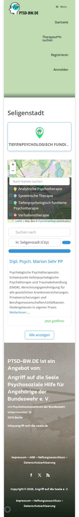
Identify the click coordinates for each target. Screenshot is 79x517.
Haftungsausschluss (51, 457)
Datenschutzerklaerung (39, 462)
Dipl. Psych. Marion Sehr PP (36, 261)
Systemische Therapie (35, 195)
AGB (32, 457)
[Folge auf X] (39, 475)
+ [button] (13, 164)
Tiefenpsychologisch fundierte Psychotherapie (40, 205)
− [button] (13, 170)
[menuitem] (61, 22)
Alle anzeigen (39, 335)
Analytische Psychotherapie (40, 189)
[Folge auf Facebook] (31, 475)
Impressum (19, 457)
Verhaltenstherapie (33, 215)
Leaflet (18, 221)
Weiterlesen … (19, 312)
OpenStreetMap (47, 221)
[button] (61, 6)
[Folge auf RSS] (48, 475)
